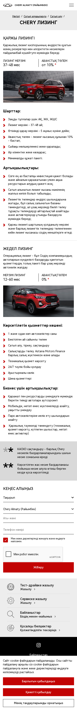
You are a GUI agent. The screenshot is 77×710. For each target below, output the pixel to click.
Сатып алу (56, 16)
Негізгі (16, 16)
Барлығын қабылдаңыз (38, 681)
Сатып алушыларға (35, 16)
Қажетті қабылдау (38, 692)
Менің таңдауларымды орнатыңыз (38, 703)
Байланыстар (39, 655)
